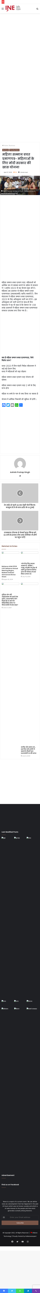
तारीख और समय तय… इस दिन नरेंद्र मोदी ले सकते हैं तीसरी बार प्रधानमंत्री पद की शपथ (28, 750)
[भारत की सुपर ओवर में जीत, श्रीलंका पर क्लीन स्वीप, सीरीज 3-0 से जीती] (20, 1003)
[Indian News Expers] (13, 8)
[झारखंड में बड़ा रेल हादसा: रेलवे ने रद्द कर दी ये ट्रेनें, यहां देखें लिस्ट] (20, 918)
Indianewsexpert (30, 1236)
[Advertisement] (20, 36)
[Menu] (3, 9)
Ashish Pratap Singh (20, 472)
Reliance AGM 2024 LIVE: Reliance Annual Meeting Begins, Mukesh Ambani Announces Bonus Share (10, 571)
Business (12, 145)
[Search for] (37, 9)
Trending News (14, 150)
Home (6, 145)
